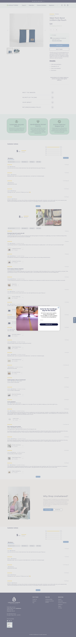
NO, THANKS (49, 327)
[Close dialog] (58, 307)
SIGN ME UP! (49, 324)
